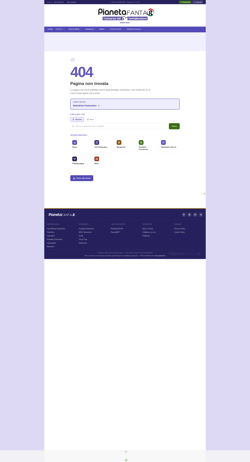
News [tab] (92, 119)
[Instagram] (189, 214)
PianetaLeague (134, 29)
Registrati (186, 2)
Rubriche (89, 29)
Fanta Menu (74, 29)
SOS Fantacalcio (85, 232)
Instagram (72, 2)
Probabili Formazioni (54, 239)
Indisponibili (51, 243)
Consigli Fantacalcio (86, 229)
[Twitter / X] (201, 214)
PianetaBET (115, 232)
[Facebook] (184, 214)
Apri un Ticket (147, 229)
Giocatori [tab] (78, 119)
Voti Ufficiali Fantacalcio (56, 229)
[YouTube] (195, 214)
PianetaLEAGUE (117, 229)
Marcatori (50, 247)
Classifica (50, 232)
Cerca (174, 126)
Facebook (60, 2)
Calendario (51, 236)
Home (50, 29)
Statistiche (115, 29)
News (101, 29)
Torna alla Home (83, 178)
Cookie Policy (179, 232)
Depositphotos (160, 256)
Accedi (198, 2)
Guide (81, 236)
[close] (126, 452)
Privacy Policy (179, 229)
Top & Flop (83, 239)
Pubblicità (146, 236)
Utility (59, 29)
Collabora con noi (148, 232)
